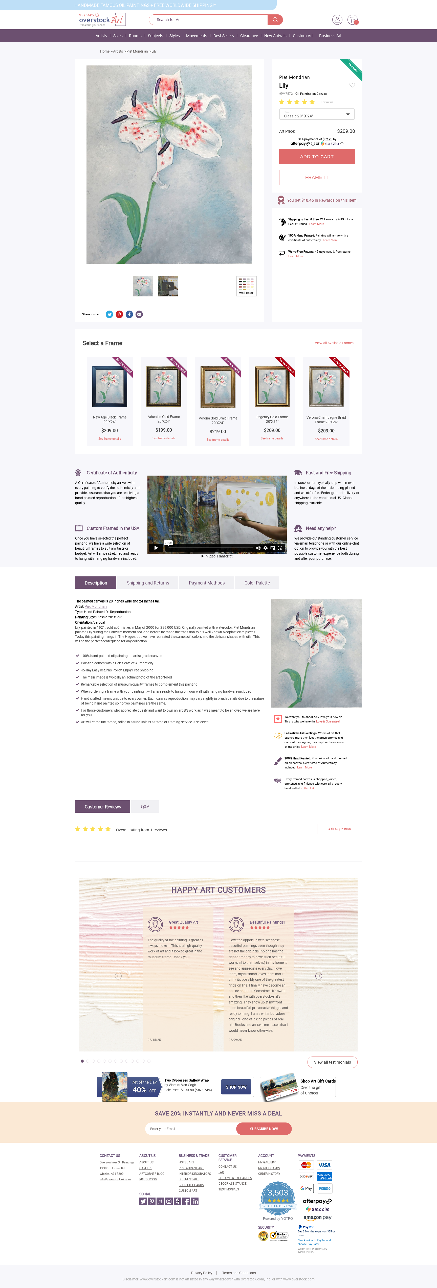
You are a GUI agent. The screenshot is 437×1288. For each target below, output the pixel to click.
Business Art (330, 35)
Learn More (316, 224)
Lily (153, 51)
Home (105, 51)
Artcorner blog (151, 1174)
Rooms (135, 35)
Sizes (118, 35)
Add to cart (317, 156)
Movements (196, 35)
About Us (146, 1162)
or (329, 143)
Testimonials (229, 1189)
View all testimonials (332, 1062)
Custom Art (303, 35)
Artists (101, 35)
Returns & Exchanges (235, 1178)
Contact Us (228, 1166)
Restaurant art (191, 1168)
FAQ (221, 1172)
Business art (189, 1179)
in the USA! (308, 788)
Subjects (155, 35)
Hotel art (186, 1162)
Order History (269, 1174)
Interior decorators (195, 1174)
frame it (317, 177)
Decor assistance (233, 1183)
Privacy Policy (201, 1273)
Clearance (249, 35)
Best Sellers (223, 35)
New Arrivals (275, 35)
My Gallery (267, 1162)
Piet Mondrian (137, 51)
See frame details (109, 438)
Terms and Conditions (239, 1273)
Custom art (188, 1190)
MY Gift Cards (269, 1168)
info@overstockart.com (115, 1179)
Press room (148, 1179)
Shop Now (236, 1087)
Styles (174, 35)
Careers (145, 1168)
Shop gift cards (191, 1185)
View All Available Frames (334, 343)
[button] (318, 976)
